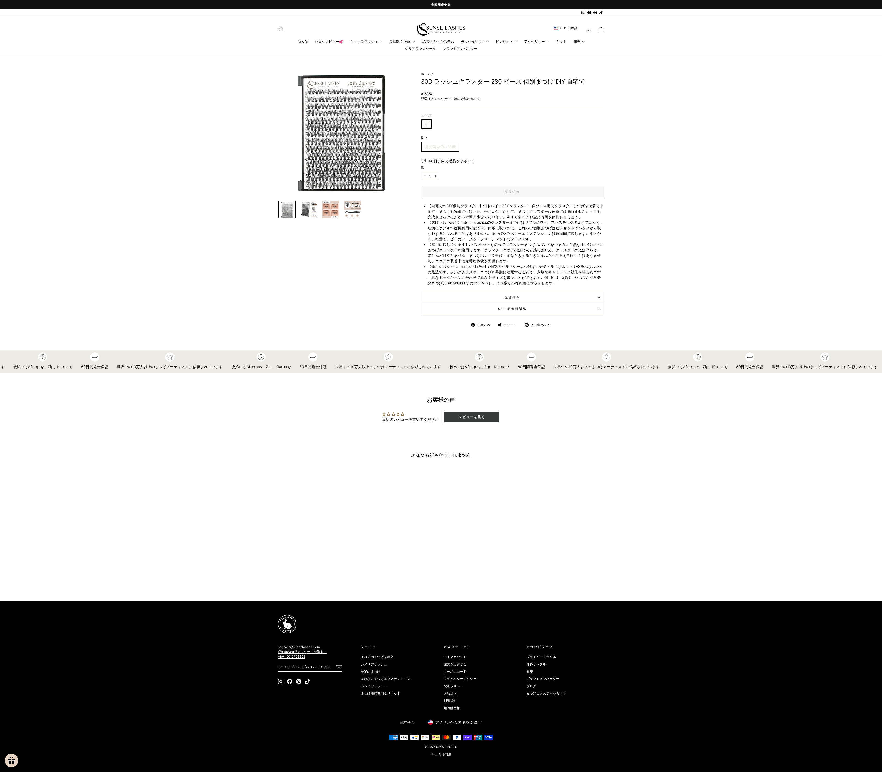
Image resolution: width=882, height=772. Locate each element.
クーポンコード (455, 671)
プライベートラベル (541, 657)
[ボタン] (341, 133)
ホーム (426, 74)
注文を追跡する (455, 664)
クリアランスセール (420, 48)
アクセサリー (535, 41)
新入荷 (303, 41)
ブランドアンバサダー (460, 48)
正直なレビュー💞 (329, 41)
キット (561, 41)
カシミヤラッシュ (374, 686)
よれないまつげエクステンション (385, 679)
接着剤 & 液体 (400, 41)
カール (427, 115)
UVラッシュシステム (438, 41)
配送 (424, 99)
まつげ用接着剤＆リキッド (381, 693)
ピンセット (505, 41)
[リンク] (433, 624)
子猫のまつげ (371, 671)
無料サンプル (536, 664)
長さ (425, 137)
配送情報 (512, 297)
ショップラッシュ (364, 41)
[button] (471, 417)
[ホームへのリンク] (441, 29)
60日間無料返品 (512, 309)
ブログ (531, 686)
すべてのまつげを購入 (377, 657)
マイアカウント (455, 657)
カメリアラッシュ (374, 664)
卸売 (577, 41)
